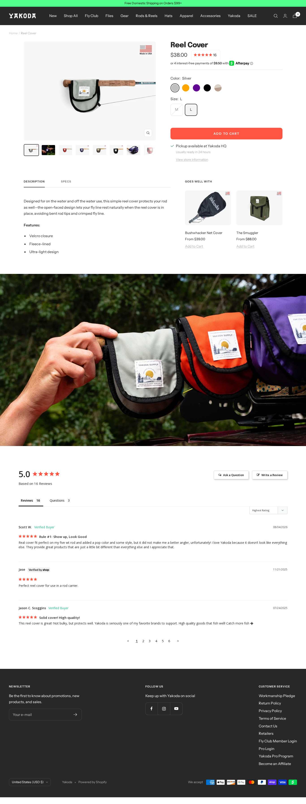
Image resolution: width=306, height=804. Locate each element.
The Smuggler (247, 233)
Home (13, 33)
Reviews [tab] (27, 500)
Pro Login (266, 748)
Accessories (210, 15)
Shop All (71, 15)
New (53, 15)
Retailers (266, 733)
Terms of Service (272, 718)
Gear (125, 15)
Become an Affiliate (275, 763)
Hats (168, 15)
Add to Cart (194, 246)
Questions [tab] (57, 500)
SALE (252, 15)
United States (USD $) (28, 782)
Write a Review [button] (272, 475)
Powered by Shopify (92, 782)
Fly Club (91, 15)
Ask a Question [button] (233, 475)
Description (34, 181)
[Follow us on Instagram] (164, 708)
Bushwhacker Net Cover (203, 233)
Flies (109, 15)
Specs (66, 181)
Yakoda (234, 15)
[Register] (75, 714)
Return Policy (270, 703)
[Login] (285, 16)
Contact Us (268, 726)
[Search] (276, 16)
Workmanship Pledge (277, 695)
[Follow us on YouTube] (176, 708)
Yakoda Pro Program (276, 756)
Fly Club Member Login (278, 741)
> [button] (178, 641)
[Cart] (295, 16)
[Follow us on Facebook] (151, 708)
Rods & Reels (146, 15)
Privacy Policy (270, 711)
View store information (192, 160)
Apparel (186, 15)
